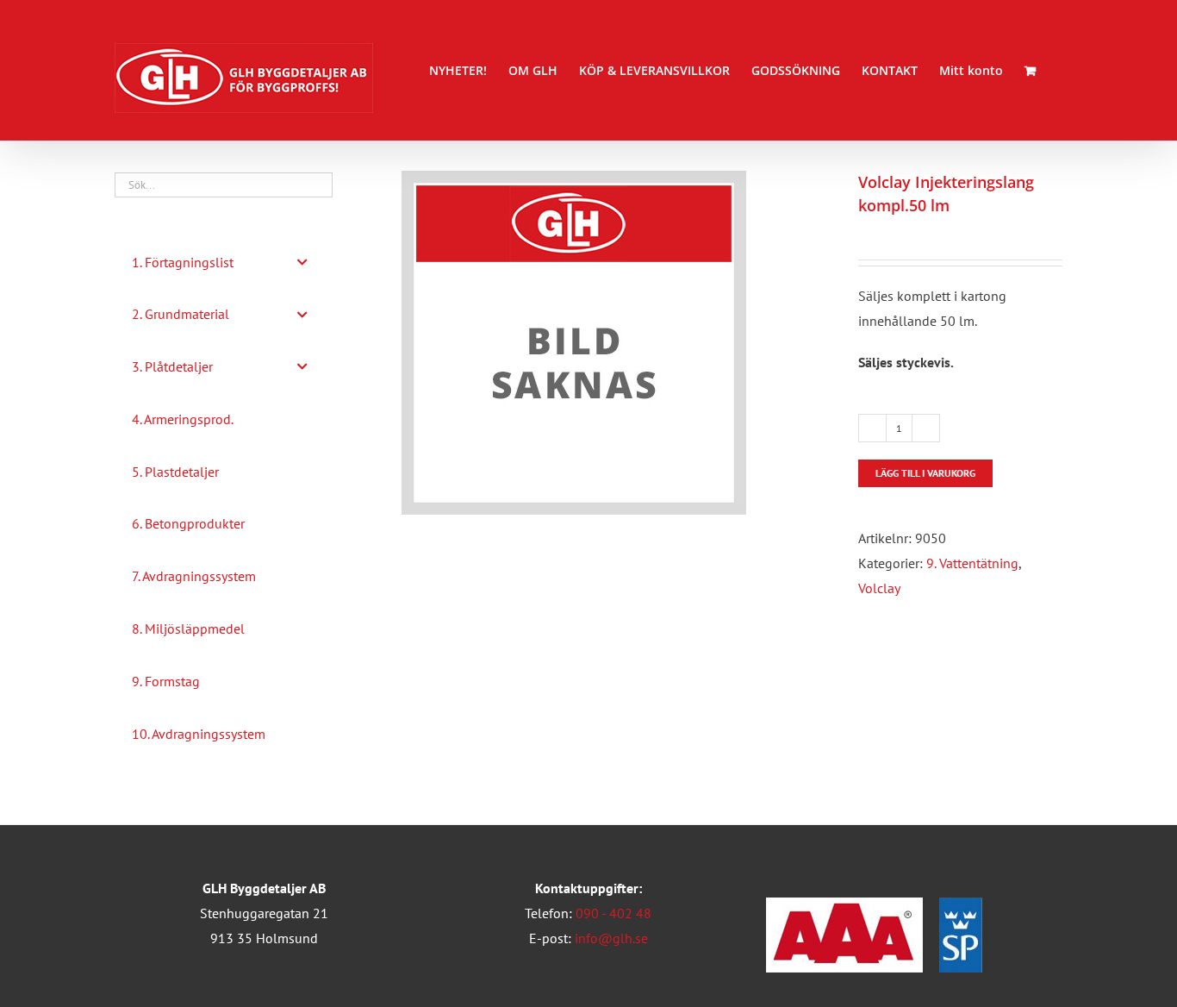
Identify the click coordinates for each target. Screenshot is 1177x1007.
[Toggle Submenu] (302, 262)
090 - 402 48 (613, 913)
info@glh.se (611, 938)
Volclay (879, 588)
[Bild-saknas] (617, 343)
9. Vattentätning (972, 563)
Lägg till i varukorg (925, 472)
